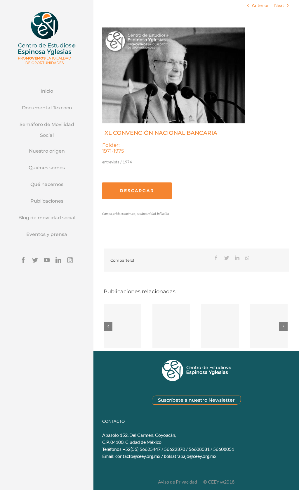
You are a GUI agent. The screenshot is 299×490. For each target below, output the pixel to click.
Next (279, 5)
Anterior (260, 5)
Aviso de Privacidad (178, 481)
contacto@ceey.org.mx (137, 456)
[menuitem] (46, 91)
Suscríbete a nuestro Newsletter (196, 400)
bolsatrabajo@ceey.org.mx (190, 456)
